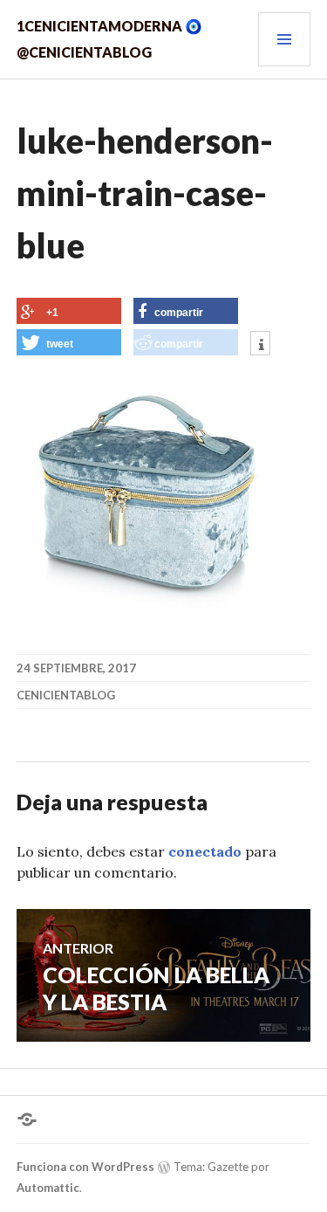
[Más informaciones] (260, 345)
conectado (205, 851)
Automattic (48, 1188)
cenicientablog (66, 695)
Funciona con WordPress (85, 1167)
